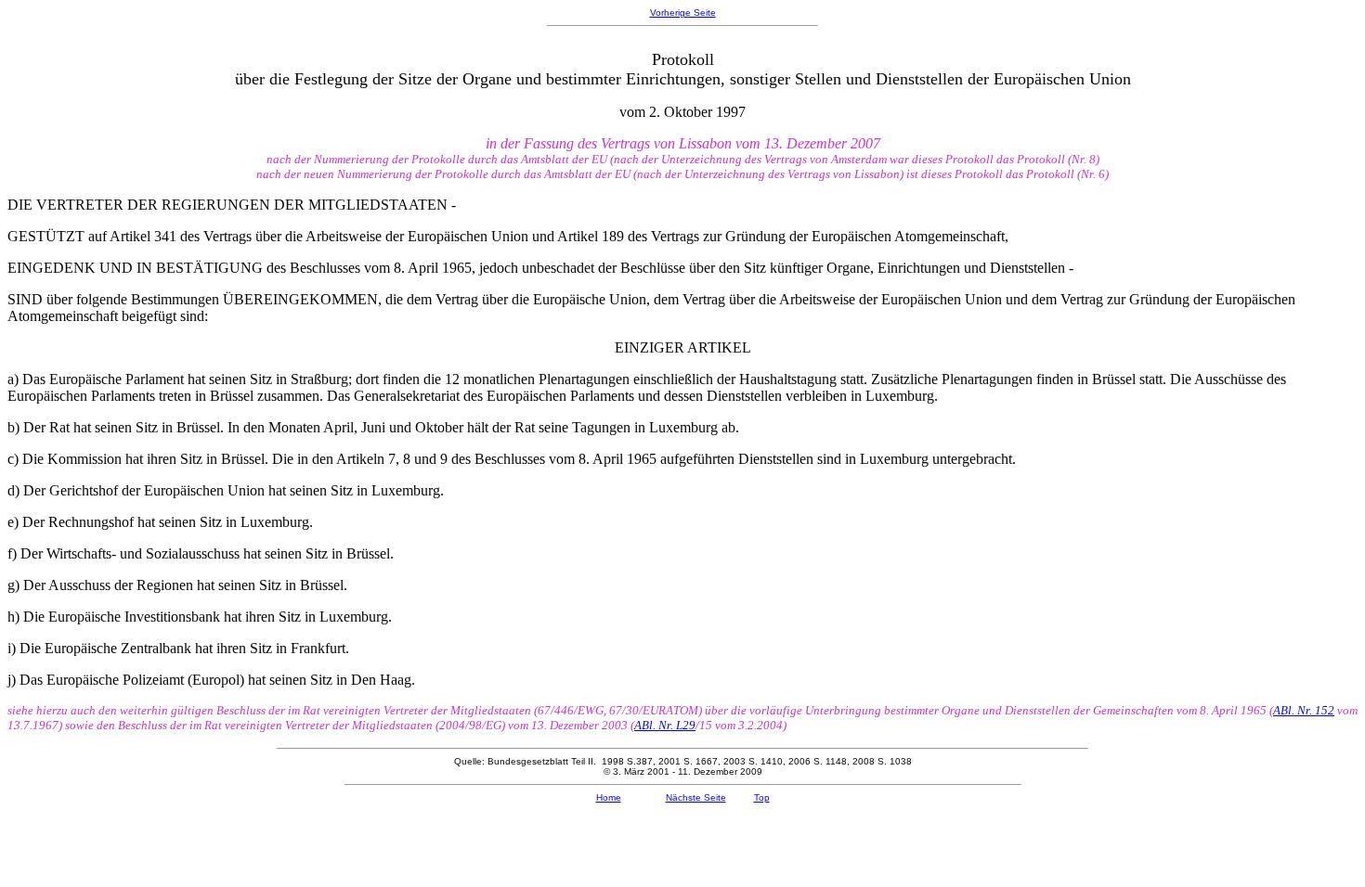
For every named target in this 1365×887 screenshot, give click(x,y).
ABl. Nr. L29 (665, 725)
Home (608, 797)
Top (762, 797)
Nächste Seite (696, 797)
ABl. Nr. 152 (1303, 710)
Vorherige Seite (683, 12)
